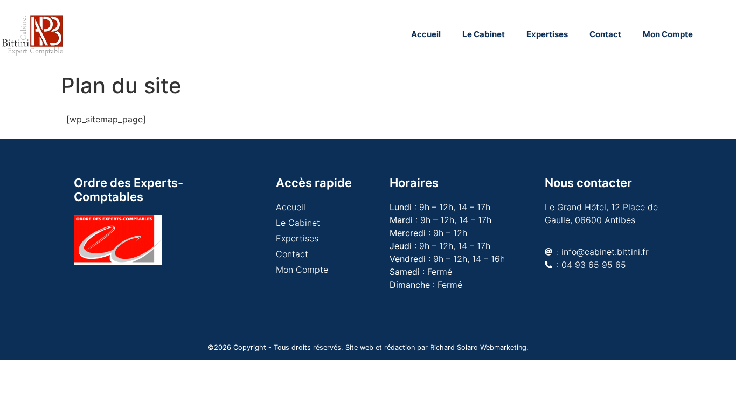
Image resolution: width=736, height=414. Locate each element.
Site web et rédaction (380, 347)
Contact (605, 34)
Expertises (547, 34)
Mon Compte (668, 34)
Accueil (426, 34)
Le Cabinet (483, 34)
